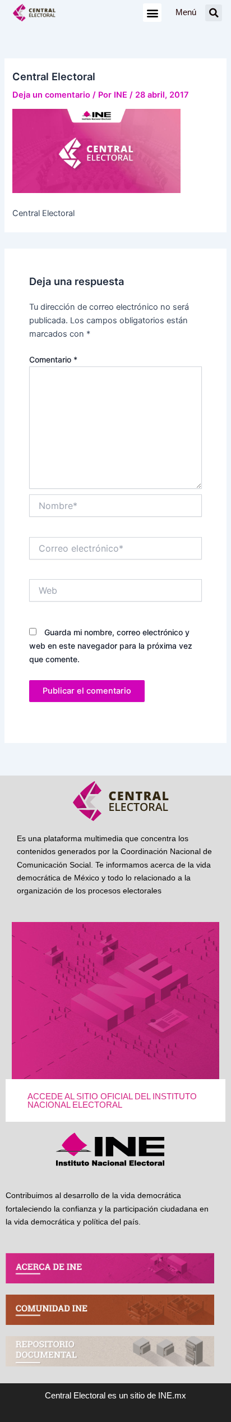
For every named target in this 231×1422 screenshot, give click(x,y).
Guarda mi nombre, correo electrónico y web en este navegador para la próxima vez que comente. (110, 645)
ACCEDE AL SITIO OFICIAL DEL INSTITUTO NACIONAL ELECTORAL (112, 1100)
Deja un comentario (51, 95)
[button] (152, 12)
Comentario (53, 359)
